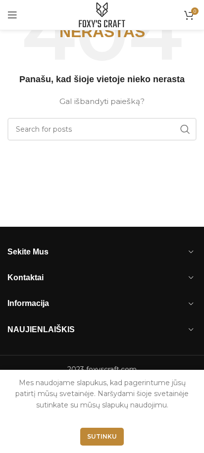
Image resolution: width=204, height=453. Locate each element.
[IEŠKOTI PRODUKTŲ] (185, 129)
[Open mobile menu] (12, 15)
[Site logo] (102, 14)
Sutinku (102, 436)
